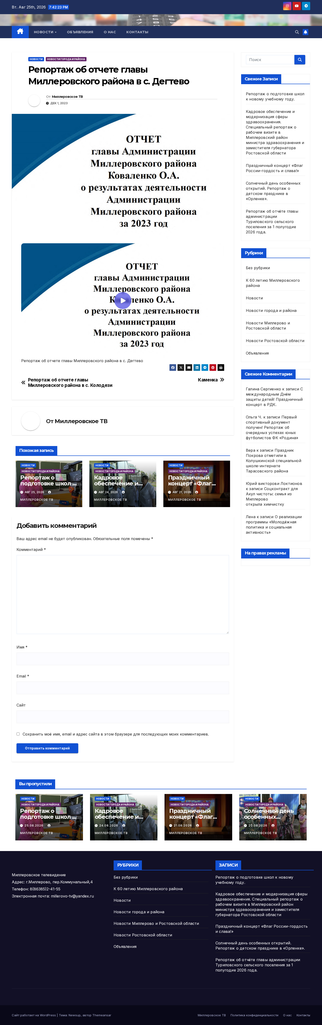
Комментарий (31, 549)
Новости (44, 32)
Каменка (208, 380)
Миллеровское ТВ (67, 97)
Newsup (75, 1015)
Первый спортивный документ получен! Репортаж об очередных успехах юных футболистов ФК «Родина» (272, 427)
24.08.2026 (109, 825)
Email (23, 676)
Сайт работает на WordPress (34, 1015)
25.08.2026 (34, 825)
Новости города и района (66, 59)
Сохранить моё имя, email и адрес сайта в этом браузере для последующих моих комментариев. (116, 734)
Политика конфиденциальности (254, 1015)
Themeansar (101, 1015)
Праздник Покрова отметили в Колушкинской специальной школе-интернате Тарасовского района (273, 460)
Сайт (21, 705)
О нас (110, 32)
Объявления (80, 32)
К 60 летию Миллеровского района (148, 888)
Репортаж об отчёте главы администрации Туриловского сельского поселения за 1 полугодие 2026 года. (272, 221)
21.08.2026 (183, 825)
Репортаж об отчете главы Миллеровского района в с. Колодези (70, 382)
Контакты (137, 32)
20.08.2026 (258, 825)
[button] (297, 32)
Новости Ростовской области (275, 340)
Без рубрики (258, 267)
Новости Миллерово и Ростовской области (156, 923)
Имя (22, 647)
